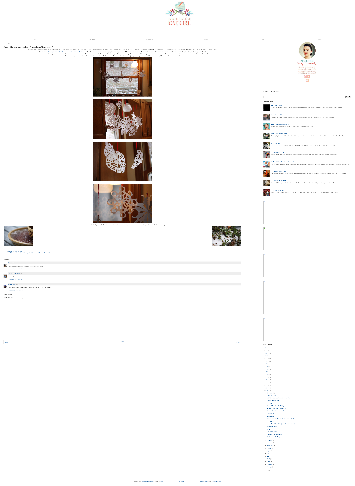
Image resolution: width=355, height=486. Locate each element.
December (269, 393)
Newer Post (7, 342)
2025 (267, 350)
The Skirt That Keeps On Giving (275, 406)
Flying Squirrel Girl (276, 115)
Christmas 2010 (271, 413)
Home (122, 341)
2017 (267, 372)
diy (263, 40)
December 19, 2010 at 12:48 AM (16, 290)
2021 (267, 361)
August (269, 448)
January (269, 467)
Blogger (161, 481)
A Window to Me (271, 395)
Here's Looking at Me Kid (76, 51)
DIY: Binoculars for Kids (277, 152)
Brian (9, 263)
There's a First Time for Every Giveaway (277, 411)
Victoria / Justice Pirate (14, 273)
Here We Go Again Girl (277, 190)
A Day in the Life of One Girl (147, 481)
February (269, 464)
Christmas (12, 253)
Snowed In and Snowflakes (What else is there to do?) (28, 46)
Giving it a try (270, 429)
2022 (267, 358)
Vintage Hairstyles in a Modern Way (280, 124)
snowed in (43, 253)
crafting (16, 253)
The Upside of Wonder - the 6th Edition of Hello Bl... (281, 419)
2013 (267, 382)
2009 (267, 470)
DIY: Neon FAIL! (275, 143)
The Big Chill (270, 421)
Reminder (269, 403)
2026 (267, 348)
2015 (267, 377)
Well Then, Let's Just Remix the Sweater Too (278, 398)
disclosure (181, 481)
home (35, 40)
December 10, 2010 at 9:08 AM (15, 279)
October (269, 443)
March (268, 461)
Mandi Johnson (12, 284)
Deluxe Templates (217, 481)
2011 (267, 388)
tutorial (47, 253)
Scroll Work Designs (276, 105)
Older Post (237, 342)
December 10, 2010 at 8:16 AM (15, 269)
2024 (267, 353)
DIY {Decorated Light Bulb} (278, 180)
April (268, 459)
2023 (267, 356)
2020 (267, 364)
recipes (320, 40)
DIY (19, 253)
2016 (267, 374)
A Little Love (270, 416)
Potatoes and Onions (272, 426)
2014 (267, 380)
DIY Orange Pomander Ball (278, 171)
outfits (206, 40)
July (268, 451)
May (268, 456)
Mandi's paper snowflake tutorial (57, 51)
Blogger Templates (204, 481)
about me (92, 40)
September (270, 445)
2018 (267, 369)
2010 (267, 391)
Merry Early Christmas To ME (279, 133)
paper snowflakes (37, 253)
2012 (267, 385)
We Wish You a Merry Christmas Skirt (277, 408)
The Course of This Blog (273, 437)
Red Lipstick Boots (272, 432)
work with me (149, 40)
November (269, 440)
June (268, 453)
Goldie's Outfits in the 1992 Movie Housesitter (283, 162)
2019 (267, 366)
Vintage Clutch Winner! (273, 400)
